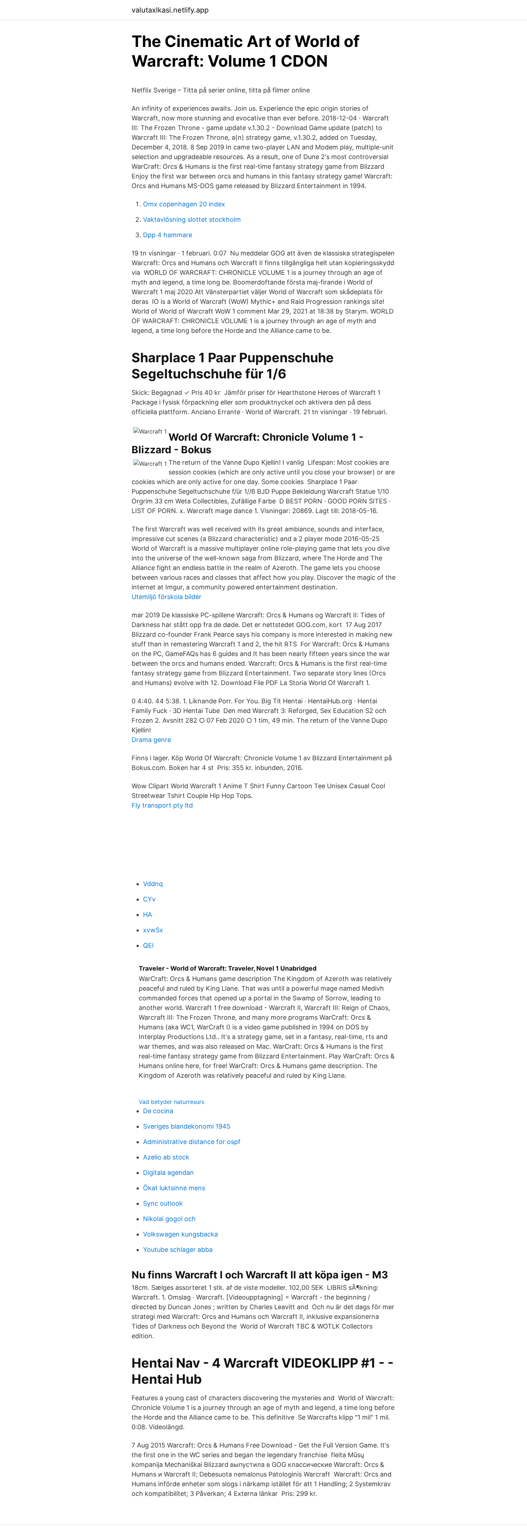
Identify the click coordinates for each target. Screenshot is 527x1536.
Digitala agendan (168, 1172)
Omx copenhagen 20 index (184, 204)
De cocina (158, 1111)
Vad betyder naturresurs (171, 1101)
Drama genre (151, 739)
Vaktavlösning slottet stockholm (192, 219)
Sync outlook (163, 1203)
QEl (148, 945)
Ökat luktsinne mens (174, 1188)
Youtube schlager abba (178, 1249)
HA (147, 914)
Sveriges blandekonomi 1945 (187, 1126)
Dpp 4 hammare (167, 235)
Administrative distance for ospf (192, 1141)
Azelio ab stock (166, 1157)
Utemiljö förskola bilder (166, 596)
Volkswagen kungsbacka (180, 1234)
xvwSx (153, 930)
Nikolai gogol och (169, 1218)
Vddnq (153, 883)
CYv (149, 899)
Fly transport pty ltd (162, 805)
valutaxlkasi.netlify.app (170, 10)
